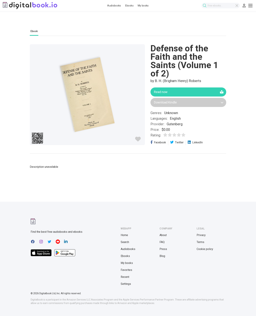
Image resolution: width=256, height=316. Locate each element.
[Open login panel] (244, 5)
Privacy (201, 235)
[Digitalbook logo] (30, 5)
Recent (125, 277)
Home (124, 235)
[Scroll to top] (246, 306)
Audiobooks (114, 5)
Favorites (126, 270)
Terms (200, 242)
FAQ (162, 242)
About (163, 235)
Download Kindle (165, 102)
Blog (162, 256)
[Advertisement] (128, 22)
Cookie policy (205, 249)
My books (143, 5)
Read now (161, 92)
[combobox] (220, 5)
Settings (126, 284)
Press (163, 249)
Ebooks (129, 5)
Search (125, 242)
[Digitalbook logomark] (33, 221)
